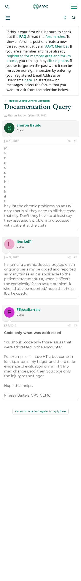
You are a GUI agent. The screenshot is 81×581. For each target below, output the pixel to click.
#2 (75, 257)
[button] (8, 18)
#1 (75, 141)
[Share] (69, 141)
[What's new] (65, 18)
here (28, 80)
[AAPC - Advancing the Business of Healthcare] (40, 6)
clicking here (57, 60)
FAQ (22, 36)
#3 (75, 325)
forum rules (55, 36)
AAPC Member (56, 46)
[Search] (7, 6)
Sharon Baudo (17, 115)
